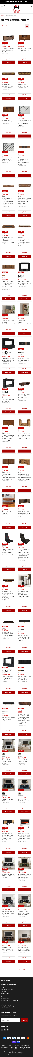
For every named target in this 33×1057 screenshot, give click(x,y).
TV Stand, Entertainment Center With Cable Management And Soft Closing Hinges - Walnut (24, 241)
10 (19, 969)
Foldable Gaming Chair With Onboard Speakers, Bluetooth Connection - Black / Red (8, 552)
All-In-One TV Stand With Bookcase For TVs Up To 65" (24, 283)
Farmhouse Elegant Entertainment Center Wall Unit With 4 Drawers (8, 679)
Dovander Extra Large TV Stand (8, 321)
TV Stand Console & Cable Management (23, 800)
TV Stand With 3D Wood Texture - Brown (8, 121)
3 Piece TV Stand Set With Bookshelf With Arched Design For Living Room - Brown (24, 436)
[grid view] (27, 26)
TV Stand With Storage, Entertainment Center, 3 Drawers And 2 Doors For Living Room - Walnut (8, 437)
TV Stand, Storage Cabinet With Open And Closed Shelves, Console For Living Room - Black (7, 837)
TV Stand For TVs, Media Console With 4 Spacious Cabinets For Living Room (24, 638)
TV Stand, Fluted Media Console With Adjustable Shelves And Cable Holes (24, 679)
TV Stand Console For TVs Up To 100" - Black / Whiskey (8, 875)
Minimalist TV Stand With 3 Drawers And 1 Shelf (24, 360)
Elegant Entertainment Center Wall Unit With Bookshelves (8, 399)
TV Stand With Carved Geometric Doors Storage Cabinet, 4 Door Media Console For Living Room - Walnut (8, 476)
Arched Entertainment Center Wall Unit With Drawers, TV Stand (8, 360)
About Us (9, 1045)
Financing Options (14, 1047)
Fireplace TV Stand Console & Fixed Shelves (7, 761)
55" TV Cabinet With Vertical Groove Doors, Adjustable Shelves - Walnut (24, 514)
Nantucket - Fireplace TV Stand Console (8, 800)
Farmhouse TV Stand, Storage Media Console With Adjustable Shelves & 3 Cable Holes (8, 285)
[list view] (30, 26)
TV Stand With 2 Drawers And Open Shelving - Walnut (7, 86)
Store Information (25, 1045)
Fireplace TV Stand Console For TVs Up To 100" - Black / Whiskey (24, 913)
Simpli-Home (5, 53)
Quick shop (8, 59)
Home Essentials (21, 51)
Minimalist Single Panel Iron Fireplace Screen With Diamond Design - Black (24, 123)
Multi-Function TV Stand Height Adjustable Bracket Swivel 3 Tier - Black (23, 594)
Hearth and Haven (6, 89)
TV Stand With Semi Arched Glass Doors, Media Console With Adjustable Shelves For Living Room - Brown (24, 476)
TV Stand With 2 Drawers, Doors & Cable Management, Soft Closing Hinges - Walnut (24, 161)
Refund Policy (23, 1049)
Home (2, 15)
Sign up (25, 1020)
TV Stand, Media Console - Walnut (23, 85)
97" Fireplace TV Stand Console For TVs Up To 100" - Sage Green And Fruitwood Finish (24, 876)
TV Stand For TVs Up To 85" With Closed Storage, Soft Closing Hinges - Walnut (7, 634)
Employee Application (25, 1047)
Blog (8, 1049)
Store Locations (4, 1047)
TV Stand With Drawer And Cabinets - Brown (24, 49)
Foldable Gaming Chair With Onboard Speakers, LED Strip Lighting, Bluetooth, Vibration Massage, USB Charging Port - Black (24, 554)
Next (23, 969)
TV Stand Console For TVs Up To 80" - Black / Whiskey (8, 913)
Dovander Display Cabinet (23, 321)
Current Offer (16, 1045)
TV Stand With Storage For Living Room (8, 718)
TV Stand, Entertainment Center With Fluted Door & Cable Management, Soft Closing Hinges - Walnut (8, 201)
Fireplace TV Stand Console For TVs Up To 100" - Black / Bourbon (24, 949)
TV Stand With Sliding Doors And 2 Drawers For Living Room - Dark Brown (24, 397)
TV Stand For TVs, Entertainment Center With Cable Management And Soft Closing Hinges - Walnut (8, 595)
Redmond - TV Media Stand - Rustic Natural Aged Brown (8, 50)
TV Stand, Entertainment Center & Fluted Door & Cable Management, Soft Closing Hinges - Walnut (24, 201)
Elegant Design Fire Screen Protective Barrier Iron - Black (7, 159)
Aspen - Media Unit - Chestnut (7, 512)
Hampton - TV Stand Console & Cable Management (23, 761)
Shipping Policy (14, 1049)
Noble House (21, 126)
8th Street (4, 841)
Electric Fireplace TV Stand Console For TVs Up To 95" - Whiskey (8, 949)
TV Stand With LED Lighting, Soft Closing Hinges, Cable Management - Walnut (8, 240)
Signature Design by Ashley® (8, 323)
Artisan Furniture (5, 515)
